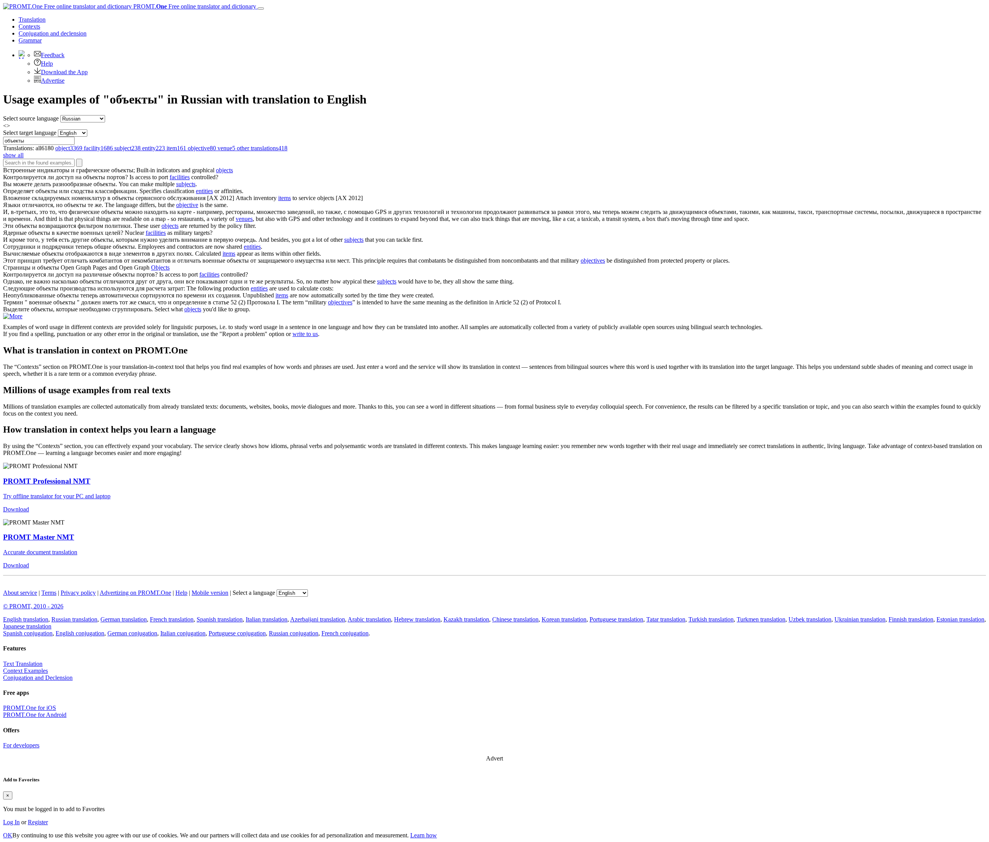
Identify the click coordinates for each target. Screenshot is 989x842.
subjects (185, 184)
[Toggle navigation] (261, 8)
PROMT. (194, 6)
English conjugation (80, 633)
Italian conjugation (183, 633)
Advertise (53, 80)
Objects (160, 267)
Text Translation (22, 663)
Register (38, 822)
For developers (21, 745)
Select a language (254, 592)
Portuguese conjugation (237, 633)
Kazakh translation (466, 619)
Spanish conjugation (28, 633)
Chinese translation (515, 619)
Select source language (31, 118)
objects (224, 170)
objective (187, 205)
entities (204, 191)
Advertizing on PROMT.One (135, 592)
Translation (32, 19)
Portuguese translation (616, 619)
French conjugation (345, 633)
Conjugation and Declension (38, 677)
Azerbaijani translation (317, 619)
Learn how (423, 835)
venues (244, 219)
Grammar (30, 40)
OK (7, 835)
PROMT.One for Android (34, 714)
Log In (11, 822)
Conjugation (53, 33)
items (284, 198)
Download (16, 509)
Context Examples (25, 670)
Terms (48, 592)
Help (47, 63)
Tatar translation (665, 619)
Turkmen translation (761, 619)
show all (13, 155)
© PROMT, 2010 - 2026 (33, 606)
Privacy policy (78, 592)
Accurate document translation (40, 552)
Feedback (53, 55)
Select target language (29, 132)
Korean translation (564, 619)
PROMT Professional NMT (46, 481)
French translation (172, 619)
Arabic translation (369, 619)
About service (20, 592)
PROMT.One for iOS (29, 707)
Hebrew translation (417, 619)
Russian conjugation (293, 633)
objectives (593, 260)
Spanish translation (220, 619)
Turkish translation (711, 619)
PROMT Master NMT (38, 537)
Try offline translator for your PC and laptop (56, 496)
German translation (123, 619)
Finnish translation (911, 619)
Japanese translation (27, 626)
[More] (12, 316)
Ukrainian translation (859, 619)
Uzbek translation (809, 619)
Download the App (64, 72)
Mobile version (210, 592)
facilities (180, 177)
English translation (25, 619)
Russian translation (74, 619)
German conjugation (132, 633)
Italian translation (266, 619)
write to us (305, 334)
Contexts (29, 26)
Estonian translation (960, 619)
